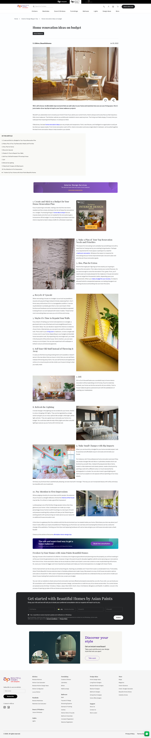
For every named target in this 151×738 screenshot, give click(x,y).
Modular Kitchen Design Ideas (40, 685)
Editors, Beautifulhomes (43, 43)
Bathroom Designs (95, 691)
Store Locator (93, 712)
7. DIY (3, 159)
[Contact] (104, 6)
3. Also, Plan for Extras (8, 146)
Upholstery (64, 682)
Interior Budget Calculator (126, 688)
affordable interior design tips (62, 534)
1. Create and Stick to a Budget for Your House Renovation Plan (19, 140)
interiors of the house (68, 497)
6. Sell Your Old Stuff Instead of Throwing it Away (15, 156)
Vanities (63, 709)
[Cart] (117, 6)
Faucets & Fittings (66, 700)
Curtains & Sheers (66, 679)
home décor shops (59, 212)
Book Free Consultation (75, 190)
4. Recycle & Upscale (7, 150)
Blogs (120, 679)
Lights (96, 11)
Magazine (121, 682)
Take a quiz (92, 658)
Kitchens (34, 11)
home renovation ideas (53, 124)
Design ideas (107, 11)
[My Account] (108, 6)
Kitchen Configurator (37, 688)
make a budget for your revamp (101, 279)
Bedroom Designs (95, 688)
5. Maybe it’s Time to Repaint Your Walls (12, 153)
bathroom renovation (83, 253)
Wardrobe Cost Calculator (39, 703)
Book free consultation (102, 544)
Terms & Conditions (51, 618)
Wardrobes (45, 11)
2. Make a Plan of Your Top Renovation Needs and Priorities (18, 143)
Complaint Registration (67, 719)
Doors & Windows (59, 11)
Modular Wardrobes (37, 700)
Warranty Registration (67, 722)
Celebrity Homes (123, 695)
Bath (62, 697)
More (117, 11)
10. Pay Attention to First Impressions (12, 169)
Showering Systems (66, 703)
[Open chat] (146, 733)
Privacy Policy (63, 618)
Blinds (63, 685)
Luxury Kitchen (36, 692)
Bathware (86, 11)
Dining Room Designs (96, 695)
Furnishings (74, 11)
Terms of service (142, 734)
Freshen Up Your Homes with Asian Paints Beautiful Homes (20, 172)
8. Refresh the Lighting (8, 163)
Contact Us (93, 709)
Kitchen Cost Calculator (38, 682)
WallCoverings (65, 688)
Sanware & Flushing (66, 706)
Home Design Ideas (95, 679)
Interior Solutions (123, 685)
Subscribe (10, 696)
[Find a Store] (113, 6)
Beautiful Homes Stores (125, 691)
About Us (92, 706)
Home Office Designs (95, 698)
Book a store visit (128, 6)
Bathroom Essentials (67, 716)
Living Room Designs (95, 682)
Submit (118, 617)
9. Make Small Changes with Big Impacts (12, 166)
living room (50, 331)
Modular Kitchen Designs (96, 685)
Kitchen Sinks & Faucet (67, 712)
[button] (83, 136)
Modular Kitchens (37, 679)
